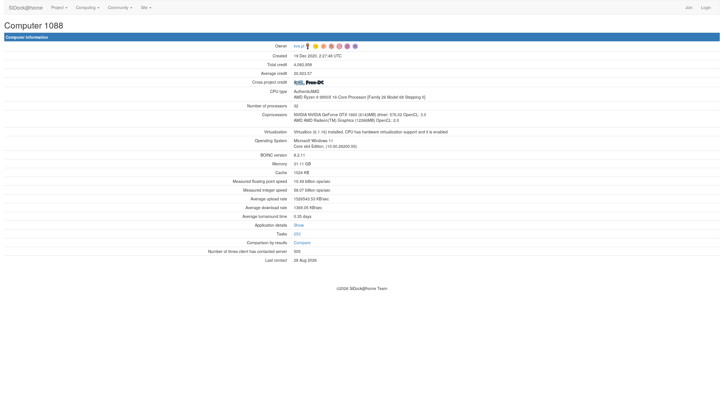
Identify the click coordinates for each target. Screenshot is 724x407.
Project (58, 7)
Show (299, 225)
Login (706, 7)
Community (119, 7)
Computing (86, 7)
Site (145, 7)
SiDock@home (26, 7)
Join (689, 7)
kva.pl (299, 46)
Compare (302, 242)
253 (297, 234)
